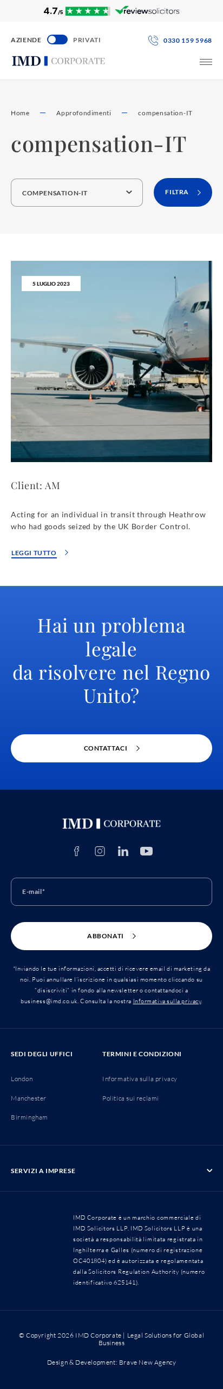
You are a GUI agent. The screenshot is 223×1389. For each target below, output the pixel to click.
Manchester (29, 1098)
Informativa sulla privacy (167, 1001)
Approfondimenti (83, 113)
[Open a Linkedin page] (123, 851)
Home (20, 113)
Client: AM (36, 485)
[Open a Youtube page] (146, 851)
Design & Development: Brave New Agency (111, 1362)
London (22, 1079)
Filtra (177, 192)
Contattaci (106, 748)
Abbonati (105, 936)
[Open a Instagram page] (100, 851)
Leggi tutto (34, 553)
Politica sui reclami (130, 1098)
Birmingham (29, 1117)
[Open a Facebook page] (76, 851)
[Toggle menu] (206, 62)
